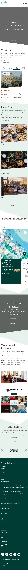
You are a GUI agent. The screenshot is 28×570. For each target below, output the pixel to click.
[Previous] (2, 450)
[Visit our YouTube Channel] (10, 554)
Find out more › (5, 280)
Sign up (7, 498)
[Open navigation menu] (26, 3)
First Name (3, 466)
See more (14, 441)
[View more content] (14, 40)
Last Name (3, 472)
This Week (4, 68)
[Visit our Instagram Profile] (2, 554)
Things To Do (5, 227)
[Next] (25, 450)
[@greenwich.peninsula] (8, 390)
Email (2, 479)
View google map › (5, 282)
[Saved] (23, 3)
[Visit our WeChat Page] (18, 554)
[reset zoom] (25, 232)
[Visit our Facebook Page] (6, 554)
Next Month (23, 68)
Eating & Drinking (16, 227)
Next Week (10, 68)
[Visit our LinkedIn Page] (14, 554)
